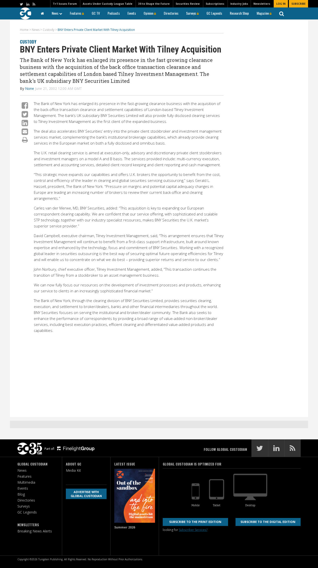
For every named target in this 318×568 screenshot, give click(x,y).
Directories (171, 13)
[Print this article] (25, 139)
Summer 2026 (124, 527)
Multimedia (26, 482)
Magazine (263, 13)
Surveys (191, 13)
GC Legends (214, 13)
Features (76, 13)
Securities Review (188, 3)
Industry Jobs (239, 3)
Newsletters (261, 3)
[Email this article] (25, 131)
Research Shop (239, 13)
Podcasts (114, 13)
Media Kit (73, 470)
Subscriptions (215, 3)
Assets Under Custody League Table (107, 3)
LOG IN (280, 3)
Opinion (149, 13)
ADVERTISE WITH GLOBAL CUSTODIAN (86, 494)
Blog (21, 494)
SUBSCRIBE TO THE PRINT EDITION (195, 522)
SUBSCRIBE (298, 3)
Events (131, 13)
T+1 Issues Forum (65, 3)
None (29, 88)
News (55, 13)
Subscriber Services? (193, 530)
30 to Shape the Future (154, 3)
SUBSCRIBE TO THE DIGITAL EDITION (267, 522)
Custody (28, 42)
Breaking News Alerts (34, 531)
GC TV (96, 13)
